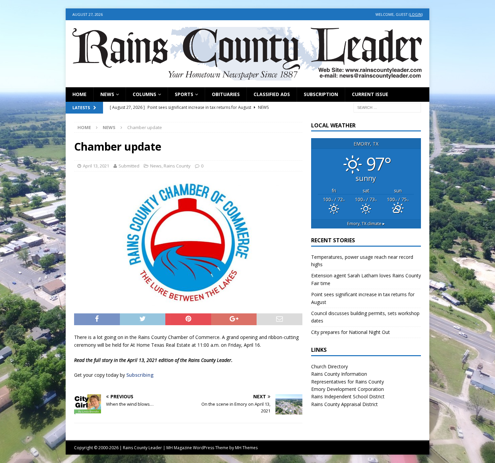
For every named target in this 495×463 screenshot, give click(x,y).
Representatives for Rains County (347, 381)
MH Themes (246, 448)
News (107, 94)
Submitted (129, 166)
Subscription (321, 94)
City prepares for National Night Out (350, 332)
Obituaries (226, 94)
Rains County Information (339, 374)
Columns (144, 94)
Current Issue (370, 94)
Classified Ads (272, 94)
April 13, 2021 (96, 166)
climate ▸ (366, 223)
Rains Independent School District (348, 396)
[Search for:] (387, 107)
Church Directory (329, 366)
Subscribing (140, 375)
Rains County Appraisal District (344, 404)
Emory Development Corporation (347, 389)
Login (416, 14)
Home (79, 94)
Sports (184, 94)
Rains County (177, 166)
